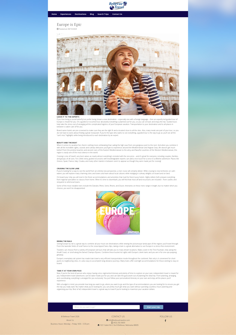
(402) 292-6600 (119, 322)
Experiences (65, 14)
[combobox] (106, 307)
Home (54, 14)
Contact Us (117, 14)
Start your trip (153, 307)
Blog (92, 14)
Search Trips (103, 14)
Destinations (80, 14)
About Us (70, 320)
